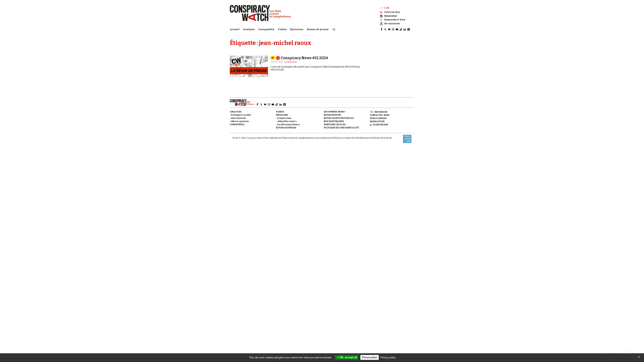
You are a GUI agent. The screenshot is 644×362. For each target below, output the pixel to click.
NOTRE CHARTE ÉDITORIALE (339, 118)
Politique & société (241, 115)
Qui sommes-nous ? (334, 112)
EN (387, 8)
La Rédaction (291, 62)
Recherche (380, 112)
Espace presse (378, 118)
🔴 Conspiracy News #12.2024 (302, 58)
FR (381, 8)
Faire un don (380, 125)
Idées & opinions (240, 121)
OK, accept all (348, 357)
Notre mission (332, 115)
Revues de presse (318, 29)
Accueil (234, 29)
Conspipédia (266, 29)
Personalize (369, 357)
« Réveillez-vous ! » (287, 121)
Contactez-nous (380, 115)
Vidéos (282, 29)
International (238, 118)
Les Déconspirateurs (288, 124)
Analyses (249, 29)
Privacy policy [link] (388, 357)
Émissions (296, 29)
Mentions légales (335, 124)
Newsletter (377, 121)
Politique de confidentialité (341, 128)
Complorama (284, 118)
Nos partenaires (334, 121)
